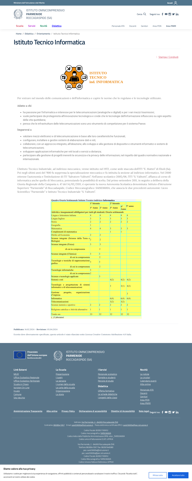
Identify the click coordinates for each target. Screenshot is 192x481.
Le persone (61, 381)
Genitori (144, 26)
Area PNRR (171, 26)
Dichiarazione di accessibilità (93, 411)
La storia (60, 394)
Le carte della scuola (65, 387)
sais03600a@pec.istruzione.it (135, 425)
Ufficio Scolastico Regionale (26, 377)
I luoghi (59, 377)
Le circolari (145, 377)
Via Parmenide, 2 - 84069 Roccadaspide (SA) (100, 422)
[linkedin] (177, 14)
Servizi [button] (31, 26)
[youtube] (166, 14)
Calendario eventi (148, 381)
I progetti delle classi (107, 397)
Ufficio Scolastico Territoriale (27, 381)
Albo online (145, 384)
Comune (17, 394)
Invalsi (17, 391)
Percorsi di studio (106, 381)
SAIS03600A (105, 433)
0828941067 (59, 425)
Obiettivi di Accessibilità (123, 411)
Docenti (132, 26)
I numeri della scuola (65, 384)
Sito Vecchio (19, 397)
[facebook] (162, 14)
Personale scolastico (107, 374)
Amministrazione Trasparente (28, 411)
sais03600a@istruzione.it (82, 425)
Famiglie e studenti (107, 377)
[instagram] (170, 14)
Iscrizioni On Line (21, 387)
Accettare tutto (178, 475)
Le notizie (144, 374)
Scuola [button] (19, 26)
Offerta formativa (106, 390)
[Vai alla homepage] (18, 14)
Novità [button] (43, 26)
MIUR (16, 374)
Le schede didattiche (107, 394)
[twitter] (173, 14)
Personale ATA (118, 26)
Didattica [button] (56, 26)
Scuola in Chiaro (21, 384)
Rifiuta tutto (158, 475)
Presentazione (62, 374)
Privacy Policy (68, 411)
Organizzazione (63, 391)
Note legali (144, 411)
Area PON (157, 26)
